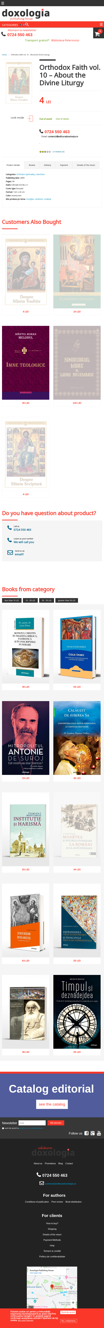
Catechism (40, 174)
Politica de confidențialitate (52, 1256)
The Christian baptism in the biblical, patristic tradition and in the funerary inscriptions (26, 674)
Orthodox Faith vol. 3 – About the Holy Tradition (25, 307)
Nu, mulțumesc (68, 1321)
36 (24, 686)
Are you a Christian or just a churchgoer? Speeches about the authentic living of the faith (25, 765)
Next (30, 86)
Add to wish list (30, 414)
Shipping (52, 1229)
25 (24, 868)
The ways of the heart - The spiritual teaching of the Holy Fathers (77, 675)
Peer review (57, 1202)
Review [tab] (32, 165)
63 (24, 959)
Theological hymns (26, 393)
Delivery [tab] (47, 165)
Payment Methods (52, 1240)
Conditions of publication (37, 1202)
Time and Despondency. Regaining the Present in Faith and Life (77, 1040)
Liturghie (30, 199)
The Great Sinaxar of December (77, 400)
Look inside (17, 117)
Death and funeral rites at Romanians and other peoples (77, 865)
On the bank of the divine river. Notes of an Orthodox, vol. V (25, 1040)
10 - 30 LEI (30, 600)
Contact (69, 1163)
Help (52, 1245)
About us (38, 1163)
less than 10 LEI (12, 600)
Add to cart (20, 414)
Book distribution (74, 1202)
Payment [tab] (64, 165)
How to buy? (52, 1223)
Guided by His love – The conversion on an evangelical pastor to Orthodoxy (77, 766)
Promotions (50, 1163)
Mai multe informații (25, 1320)
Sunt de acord (68, 1312)
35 (24, 402)
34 (75, 876)
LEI (27, 318)
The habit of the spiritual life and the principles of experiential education (77, 949)
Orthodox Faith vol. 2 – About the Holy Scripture (25, 490)
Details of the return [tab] (86, 165)
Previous (6, 86)
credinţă (47, 199)
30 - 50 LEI (46, 600)
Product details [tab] (13, 165)
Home (4, 54)
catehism (39, 199)
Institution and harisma (25, 859)
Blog (60, 1163)
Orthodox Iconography (77, 309)
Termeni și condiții (52, 1251)
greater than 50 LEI (66, 600)
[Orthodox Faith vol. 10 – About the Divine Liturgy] (18, 86)
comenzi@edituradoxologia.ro (60, 1184)
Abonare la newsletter (22, 30)
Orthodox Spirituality (25, 174)
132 (75, 409)
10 (75, 318)
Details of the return (52, 1234)
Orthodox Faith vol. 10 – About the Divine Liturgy (30, 54)
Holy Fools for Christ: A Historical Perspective (25, 949)
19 (24, 777)
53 (75, 686)
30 (75, 777)
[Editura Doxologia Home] (26, 13)
